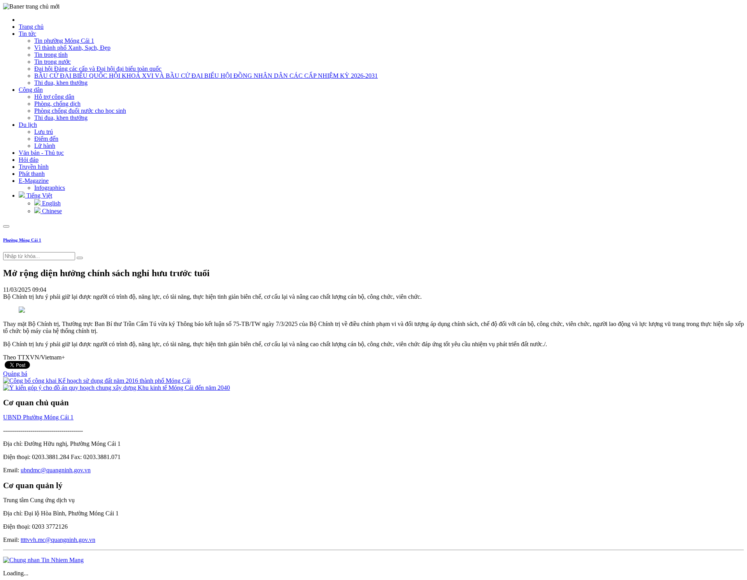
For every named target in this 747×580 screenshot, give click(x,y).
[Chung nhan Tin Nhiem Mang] (43, 560)
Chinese (51, 211)
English (50, 203)
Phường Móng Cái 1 (22, 240)
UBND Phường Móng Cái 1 (38, 417)
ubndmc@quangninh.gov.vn (56, 470)
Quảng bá (15, 373)
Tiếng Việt (38, 195)
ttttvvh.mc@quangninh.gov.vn (58, 539)
